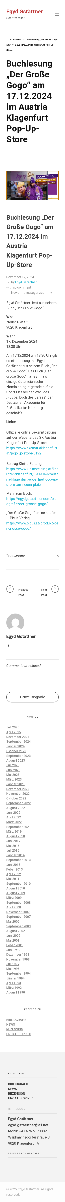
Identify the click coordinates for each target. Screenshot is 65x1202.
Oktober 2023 (16, 751)
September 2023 (18, 756)
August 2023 (15, 760)
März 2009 (14, 898)
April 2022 (13, 817)
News (15, 293)
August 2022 (15, 808)
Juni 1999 (13, 950)
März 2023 (14, 779)
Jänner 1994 (15, 978)
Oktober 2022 (16, 798)
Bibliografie (16, 1020)
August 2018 (15, 836)
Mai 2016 (13, 846)
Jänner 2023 (15, 784)
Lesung (19, 555)
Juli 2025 (12, 727)
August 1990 (15, 992)
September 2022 (18, 803)
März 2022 (14, 822)
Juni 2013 (13, 865)
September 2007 (18, 916)
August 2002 (15, 931)
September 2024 (18, 741)
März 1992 (14, 988)
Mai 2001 (13, 940)
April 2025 (13, 732)
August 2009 (15, 893)
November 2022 (18, 794)
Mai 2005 (13, 921)
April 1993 (13, 983)
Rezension (14, 1029)
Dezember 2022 (17, 789)
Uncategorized (33, 293)
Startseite (15, 39)
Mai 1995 (13, 969)
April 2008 (13, 907)
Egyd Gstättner (24, 11)
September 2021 (18, 827)
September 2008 (18, 902)
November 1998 (18, 959)
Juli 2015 (12, 850)
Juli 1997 (12, 964)
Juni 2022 (13, 812)
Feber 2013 (14, 869)
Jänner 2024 (15, 746)
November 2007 (18, 912)
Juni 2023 (13, 770)
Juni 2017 (13, 841)
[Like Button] (51, 293)
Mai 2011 (13, 879)
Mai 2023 (13, 775)
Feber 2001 (14, 945)
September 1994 (18, 973)
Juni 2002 (13, 935)
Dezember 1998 (17, 954)
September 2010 (18, 883)
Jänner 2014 (15, 855)
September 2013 (18, 860)
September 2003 (18, 926)
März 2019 (14, 831)
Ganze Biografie (32, 697)
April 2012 (13, 874)
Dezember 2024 (17, 737)
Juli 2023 (12, 765)
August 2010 (15, 888)
